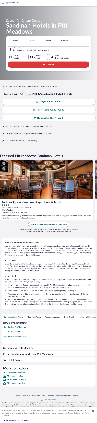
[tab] (16, 40)
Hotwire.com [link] (7, 86)
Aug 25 (16, 58)
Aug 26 (37, 58)
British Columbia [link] (33, 86)
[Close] (93, 411)
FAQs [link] (43, 395)
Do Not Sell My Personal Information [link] (59, 395)
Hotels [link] (16, 86)
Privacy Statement (9, 420)
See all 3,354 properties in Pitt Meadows (48, 224)
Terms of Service (23, 420)
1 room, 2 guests (62, 58)
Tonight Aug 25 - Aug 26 (50, 102)
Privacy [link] (18, 395)
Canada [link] (23, 86)
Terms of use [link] (26, 395)
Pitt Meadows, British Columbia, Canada (31, 50)
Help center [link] (36, 395)
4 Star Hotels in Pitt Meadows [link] (14, 332)
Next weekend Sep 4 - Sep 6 (50, 118)
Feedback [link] (76, 395)
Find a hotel (48, 65)
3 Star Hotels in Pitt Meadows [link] (14, 337)
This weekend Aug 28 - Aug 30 (50, 110)
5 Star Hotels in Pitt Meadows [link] (14, 327)
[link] (48, 372)
